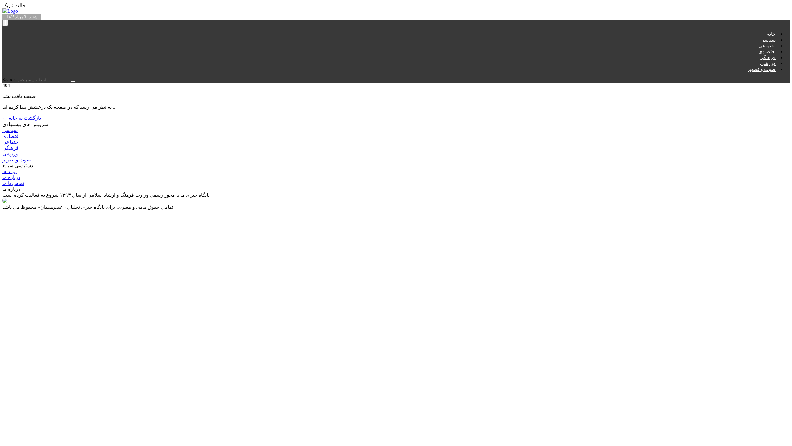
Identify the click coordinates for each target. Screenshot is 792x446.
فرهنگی (768, 57)
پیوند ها (9, 171)
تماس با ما (13, 183)
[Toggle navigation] (5, 23)
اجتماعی (767, 45)
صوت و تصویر (761, 69)
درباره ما (11, 177)
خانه (771, 34)
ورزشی (768, 63)
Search (9, 79)
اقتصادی (767, 51)
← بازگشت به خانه (21, 117)
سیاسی (768, 39)
